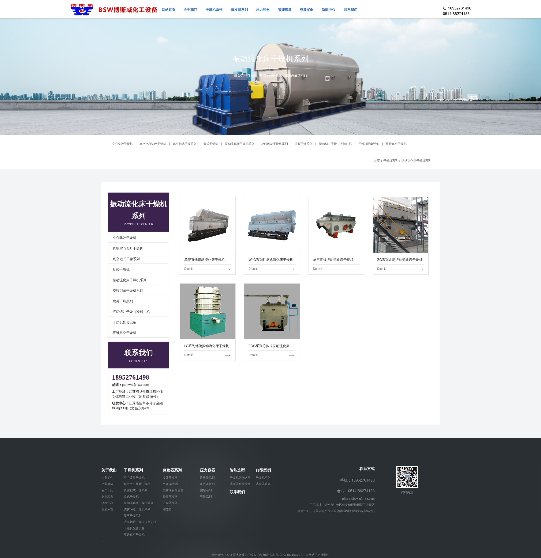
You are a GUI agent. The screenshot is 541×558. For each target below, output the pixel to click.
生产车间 (107, 490)
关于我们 (109, 470)
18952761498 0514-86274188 (457, 10)
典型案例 (263, 470)
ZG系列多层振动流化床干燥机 (401, 225)
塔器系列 (206, 496)
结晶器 (167, 509)
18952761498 (130, 377)
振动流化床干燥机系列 (239, 143)
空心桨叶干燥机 (122, 143)
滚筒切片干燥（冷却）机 (335, 143)
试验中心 (107, 503)
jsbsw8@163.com (363, 498)
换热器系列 (207, 477)
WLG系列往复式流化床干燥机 (272, 225)
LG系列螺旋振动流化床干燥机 (207, 311)
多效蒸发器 (170, 477)
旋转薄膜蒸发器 (173, 490)
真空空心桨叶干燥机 (152, 143)
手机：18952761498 (357, 480)
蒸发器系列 (172, 470)
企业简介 (107, 477)
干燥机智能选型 (240, 477)
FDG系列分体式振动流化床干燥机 (272, 311)
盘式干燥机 (210, 143)
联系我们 (237, 491)
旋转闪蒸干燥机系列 (274, 143)
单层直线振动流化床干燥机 (208, 225)
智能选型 (237, 470)
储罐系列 (206, 490)
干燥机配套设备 (368, 143)
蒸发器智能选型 (240, 484)
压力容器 (207, 470)
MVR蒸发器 (170, 484)
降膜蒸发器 (170, 496)
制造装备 (107, 496)
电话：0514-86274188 (356, 490)
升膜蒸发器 (170, 503)
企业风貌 (107, 484)
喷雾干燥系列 (303, 143)
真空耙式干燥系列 (185, 143)
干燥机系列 (133, 470)
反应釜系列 (207, 484)
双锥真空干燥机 (396, 143)
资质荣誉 (107, 509)
